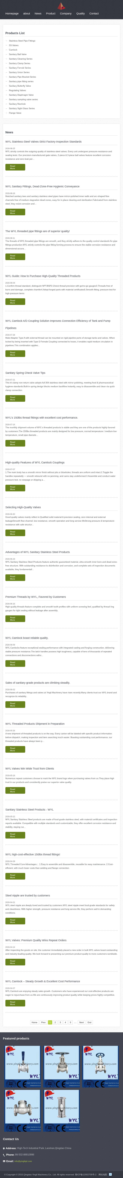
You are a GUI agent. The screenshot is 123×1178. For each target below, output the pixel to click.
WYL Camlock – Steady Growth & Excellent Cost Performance (42, 981)
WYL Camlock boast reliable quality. (26, 637)
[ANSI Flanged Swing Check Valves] (22, 1111)
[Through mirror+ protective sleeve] (61, 1111)
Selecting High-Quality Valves (23, 507)
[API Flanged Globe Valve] (61, 1067)
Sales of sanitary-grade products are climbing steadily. (37, 682)
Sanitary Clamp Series (19, 63)
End (89, 1022)
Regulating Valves (17, 90)
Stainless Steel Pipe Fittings (22, 41)
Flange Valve (15, 113)
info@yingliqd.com (23, 1161)
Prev (43, 1022)
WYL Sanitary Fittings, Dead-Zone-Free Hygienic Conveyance (42, 186)
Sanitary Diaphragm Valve (21, 95)
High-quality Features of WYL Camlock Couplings (34, 462)
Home (34, 1022)
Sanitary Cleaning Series (20, 59)
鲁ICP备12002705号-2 (85, 1174)
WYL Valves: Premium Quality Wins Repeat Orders (35, 940)
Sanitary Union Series (19, 72)
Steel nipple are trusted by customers (27, 895)
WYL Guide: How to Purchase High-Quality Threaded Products (42, 276)
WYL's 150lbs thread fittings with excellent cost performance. (41, 417)
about (26, 13)
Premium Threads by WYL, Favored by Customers (35, 596)
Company (66, 13)
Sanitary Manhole (17, 104)
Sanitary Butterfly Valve (20, 86)
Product (50, 13)
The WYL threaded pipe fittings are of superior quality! (37, 231)
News (38, 13)
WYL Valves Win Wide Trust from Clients (29, 768)
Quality (80, 13)
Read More (12, 167)
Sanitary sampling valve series (23, 99)
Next (81, 1022)
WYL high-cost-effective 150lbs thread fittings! (32, 854)
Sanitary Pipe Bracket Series (22, 77)
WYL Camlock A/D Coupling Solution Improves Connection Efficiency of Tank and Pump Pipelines (57, 324)
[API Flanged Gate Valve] (100, 1067)
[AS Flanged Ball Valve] (22, 1067)
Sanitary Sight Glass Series (22, 108)
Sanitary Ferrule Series (20, 68)
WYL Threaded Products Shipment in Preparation (34, 723)
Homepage (12, 13)
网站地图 (103, 1174)
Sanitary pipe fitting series (21, 81)
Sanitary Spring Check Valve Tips (25, 372)
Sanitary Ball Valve (18, 54)
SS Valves (13, 45)
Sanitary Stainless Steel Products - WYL (29, 809)
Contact (94, 13)
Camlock (13, 50)
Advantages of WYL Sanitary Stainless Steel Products (37, 552)
